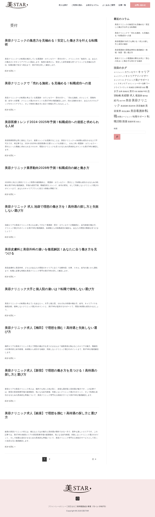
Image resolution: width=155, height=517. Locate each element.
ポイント (131, 83)
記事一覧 (122, 5)
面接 (124, 121)
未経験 (125, 95)
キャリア (144, 71)
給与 (116, 100)
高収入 (138, 122)
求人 (132, 95)
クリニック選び (132, 79)
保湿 (143, 87)
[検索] (117, 137)
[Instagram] (77, 498)
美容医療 (124, 106)
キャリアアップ (119, 76)
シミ (115, 83)
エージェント (119, 72)
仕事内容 (138, 87)
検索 (115, 128)
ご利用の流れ (76, 5)
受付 (132, 91)
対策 (136, 91)
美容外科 (132, 106)
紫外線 (145, 96)
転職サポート (139, 116)
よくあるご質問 (108, 5)
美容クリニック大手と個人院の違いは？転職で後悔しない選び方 (49, 289)
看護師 (138, 95)
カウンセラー (131, 72)
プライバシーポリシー (57, 506)
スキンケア (122, 83)
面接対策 (132, 121)
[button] (140, 5)
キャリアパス (119, 80)
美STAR (122, 101)
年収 (145, 91)
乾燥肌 (131, 87)
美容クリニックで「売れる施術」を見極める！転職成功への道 (48, 83)
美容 (128, 100)
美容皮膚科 (126, 111)
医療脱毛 (126, 91)
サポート (144, 79)
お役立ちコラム (92, 5)
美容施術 (140, 105)
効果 (120, 91)
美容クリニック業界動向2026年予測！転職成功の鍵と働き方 (47, 168)
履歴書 (140, 91)
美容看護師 (137, 111)
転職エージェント (125, 116)
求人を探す (63, 5)
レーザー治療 (140, 83)
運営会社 (71, 506)
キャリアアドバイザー (136, 76)
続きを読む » (10, 70)
